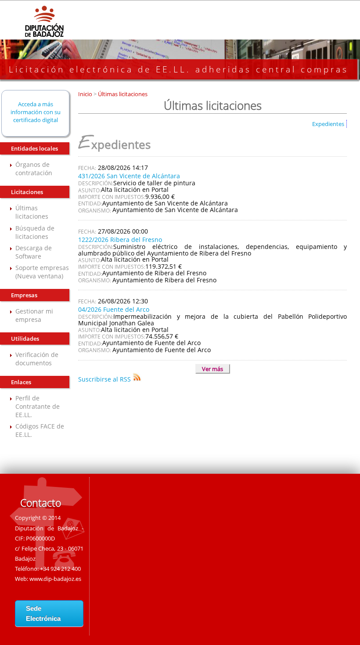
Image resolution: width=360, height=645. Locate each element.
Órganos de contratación (33, 168)
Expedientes (328, 124)
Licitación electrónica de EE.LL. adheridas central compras (179, 69)
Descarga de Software (33, 252)
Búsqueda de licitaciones (34, 232)
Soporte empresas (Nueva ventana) (42, 271)
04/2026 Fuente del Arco (113, 309)
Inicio (86, 94)
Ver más (212, 369)
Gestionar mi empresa (34, 315)
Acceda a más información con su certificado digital (36, 112)
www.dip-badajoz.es (55, 579)
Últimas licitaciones (31, 212)
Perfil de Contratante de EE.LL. (37, 406)
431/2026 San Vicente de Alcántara (129, 176)
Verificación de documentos (36, 358)
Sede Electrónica (43, 613)
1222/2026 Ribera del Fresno (120, 239)
